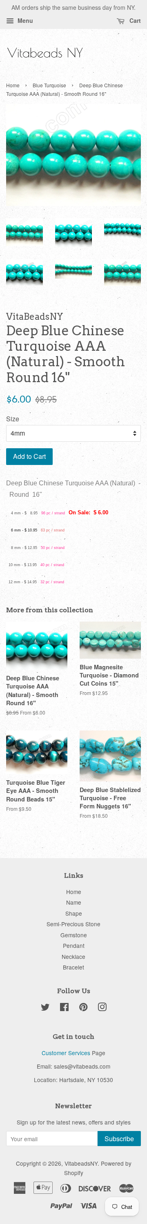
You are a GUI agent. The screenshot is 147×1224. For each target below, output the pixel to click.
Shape (73, 913)
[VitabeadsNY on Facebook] (64, 1008)
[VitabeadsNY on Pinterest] (83, 1008)
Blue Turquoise (49, 85)
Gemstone (73, 935)
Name (73, 902)
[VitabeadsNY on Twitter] (45, 1008)
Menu (24, 20)
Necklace (73, 956)
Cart (134, 20)
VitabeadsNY (81, 1163)
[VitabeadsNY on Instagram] (102, 1008)
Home (13, 85)
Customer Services (66, 1053)
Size (12, 418)
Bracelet (73, 967)
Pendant (74, 945)
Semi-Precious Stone (73, 924)
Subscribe (119, 1138)
